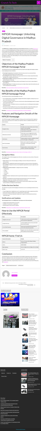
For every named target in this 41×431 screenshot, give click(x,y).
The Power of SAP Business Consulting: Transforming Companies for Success (33, 352)
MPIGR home (20, 265)
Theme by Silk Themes (20, 429)
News (3, 31)
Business (11, 316)
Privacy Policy (4, 376)
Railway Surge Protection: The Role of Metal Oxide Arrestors (33, 328)
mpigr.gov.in (35, 48)
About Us (3, 373)
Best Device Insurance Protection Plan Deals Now (33, 333)
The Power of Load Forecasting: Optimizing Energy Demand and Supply (33, 340)
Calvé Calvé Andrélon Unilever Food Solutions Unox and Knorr (17, 87)
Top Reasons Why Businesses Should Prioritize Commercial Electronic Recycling (33, 322)
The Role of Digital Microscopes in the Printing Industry (32, 346)
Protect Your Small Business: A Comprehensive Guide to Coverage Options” (33, 359)
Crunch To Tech (9, 2)
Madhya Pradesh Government (11, 265)
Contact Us (9, 373)
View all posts (14, 275)
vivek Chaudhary (6, 45)
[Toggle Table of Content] (12, 60)
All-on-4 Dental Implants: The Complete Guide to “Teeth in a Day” (33, 316)
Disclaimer (14, 373)
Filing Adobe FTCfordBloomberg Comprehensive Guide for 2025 (18, 207)
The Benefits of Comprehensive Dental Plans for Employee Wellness (18, 110)
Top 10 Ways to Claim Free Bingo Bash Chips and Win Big (10, 302)
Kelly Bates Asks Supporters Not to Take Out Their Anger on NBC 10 (18, 151)
